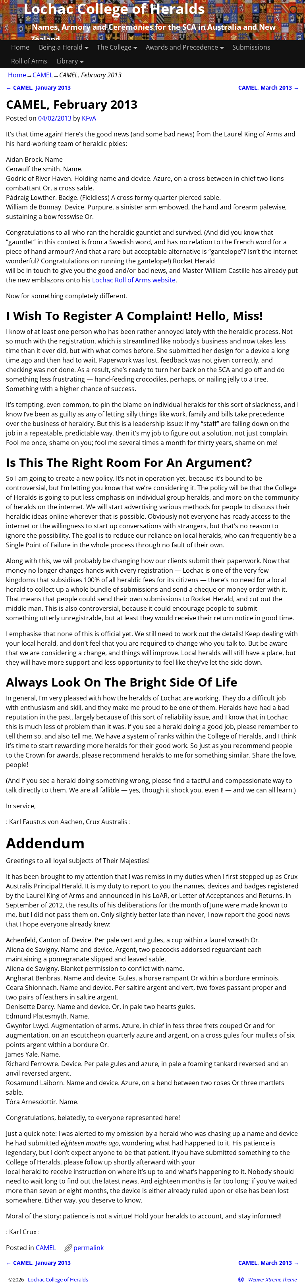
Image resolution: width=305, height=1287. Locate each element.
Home (20, 47)
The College (114, 47)
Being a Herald (61, 47)
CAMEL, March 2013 (268, 87)
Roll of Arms (29, 61)
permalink (88, 1247)
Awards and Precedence (182, 47)
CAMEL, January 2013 (38, 87)
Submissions (251, 47)
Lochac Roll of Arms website (134, 280)
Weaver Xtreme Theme (272, 1279)
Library (67, 61)
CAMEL (43, 75)
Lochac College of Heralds (58, 1279)
